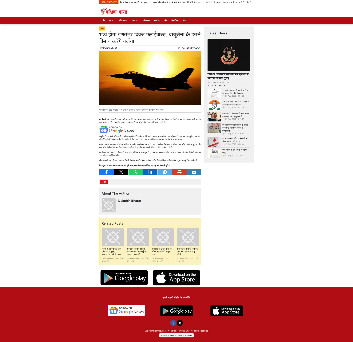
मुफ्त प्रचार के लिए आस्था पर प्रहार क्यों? (234, 151)
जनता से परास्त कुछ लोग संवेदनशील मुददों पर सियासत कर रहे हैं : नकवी (112, 251)
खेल (165, 20)
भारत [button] (111, 20)
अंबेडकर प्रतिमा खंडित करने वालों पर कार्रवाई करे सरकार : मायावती (137, 251)
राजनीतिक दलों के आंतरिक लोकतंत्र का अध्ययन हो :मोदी (187, 251)
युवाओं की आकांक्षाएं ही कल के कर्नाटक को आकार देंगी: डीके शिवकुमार (165, 2)
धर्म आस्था (146, 20)
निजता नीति (185, 297)
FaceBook (119, 165)
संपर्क (176, 297)
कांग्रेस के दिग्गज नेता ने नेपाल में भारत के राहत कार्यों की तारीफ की (217, 2)
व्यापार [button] (135, 20)
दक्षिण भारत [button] (123, 20)
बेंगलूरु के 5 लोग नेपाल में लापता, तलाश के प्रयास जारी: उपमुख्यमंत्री (235, 114)
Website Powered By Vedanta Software (176, 335)
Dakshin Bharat (110, 48)
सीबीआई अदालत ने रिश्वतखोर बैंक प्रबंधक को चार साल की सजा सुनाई (228, 76)
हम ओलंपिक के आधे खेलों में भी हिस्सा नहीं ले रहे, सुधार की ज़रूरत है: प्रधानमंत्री (235, 128)
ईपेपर (184, 20)
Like (143, 165)
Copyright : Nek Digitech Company (173, 331)
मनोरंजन (157, 20)
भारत (102, 28)
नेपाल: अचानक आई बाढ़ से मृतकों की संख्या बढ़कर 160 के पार (235, 140)
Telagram (155, 165)
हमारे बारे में (168, 297)
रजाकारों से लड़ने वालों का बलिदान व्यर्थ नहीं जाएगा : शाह (162, 251)
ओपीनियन (175, 20)
